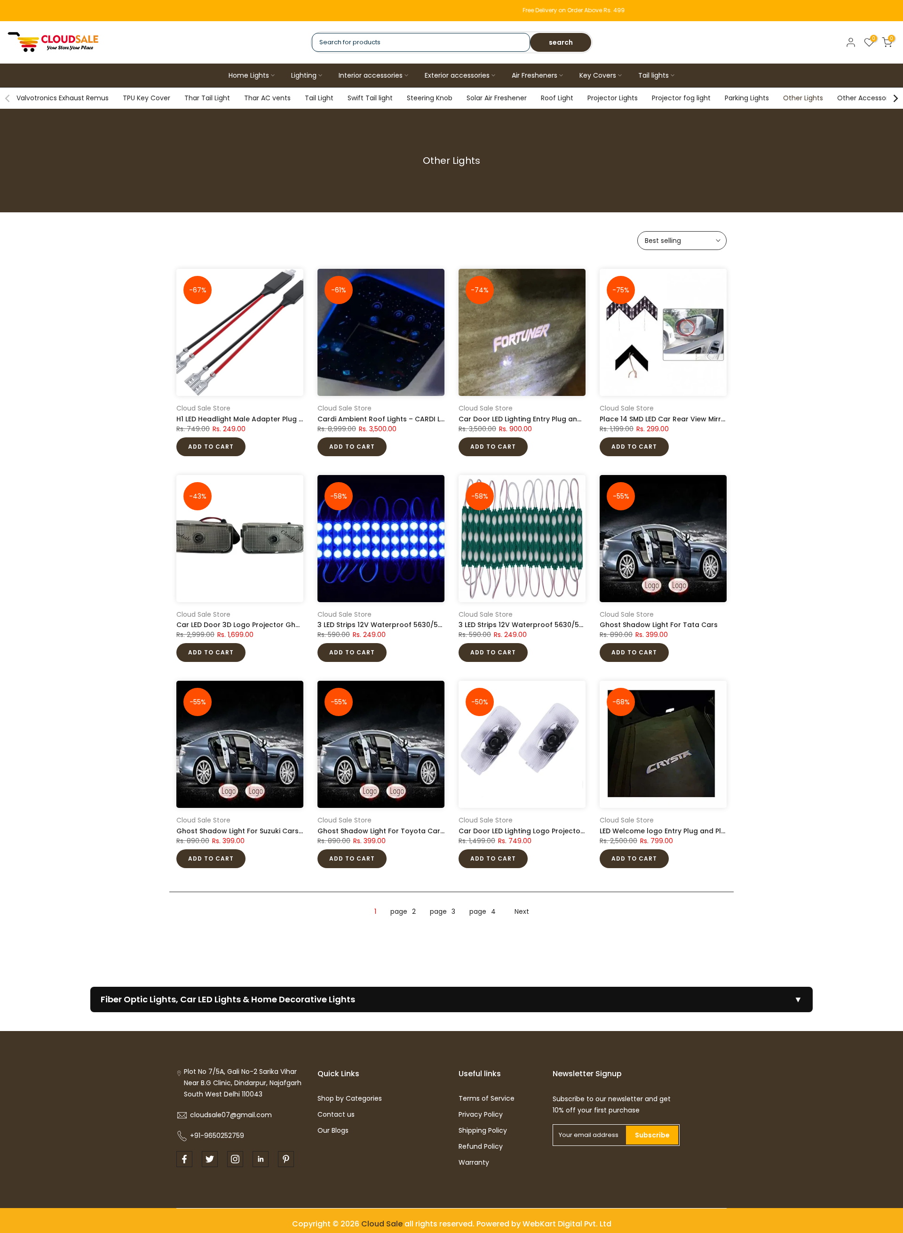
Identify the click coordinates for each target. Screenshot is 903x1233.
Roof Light (557, 98)
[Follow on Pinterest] (286, 1159)
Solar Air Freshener (497, 98)
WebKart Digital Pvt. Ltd (567, 1223)
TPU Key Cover (146, 98)
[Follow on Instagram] (235, 1159)
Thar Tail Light (207, 98)
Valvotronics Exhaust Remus (62, 98)
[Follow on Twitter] (210, 1159)
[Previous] (8, 98)
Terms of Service (487, 1098)
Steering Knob (429, 98)
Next (522, 911)
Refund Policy (481, 1146)
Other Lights (803, 98)
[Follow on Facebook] (184, 1159)
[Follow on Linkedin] (261, 1159)
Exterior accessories (457, 75)
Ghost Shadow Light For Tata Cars (659, 624)
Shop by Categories (349, 1098)
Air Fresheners (534, 75)
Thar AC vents (267, 98)
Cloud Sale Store (203, 408)
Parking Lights (747, 98)
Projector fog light (681, 98)
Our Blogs (333, 1130)
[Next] (895, 98)
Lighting (304, 75)
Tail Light (319, 98)
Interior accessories (371, 75)
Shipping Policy (483, 1130)
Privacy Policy (481, 1114)
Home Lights (249, 75)
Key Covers (597, 75)
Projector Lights (612, 98)
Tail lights (653, 75)
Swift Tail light (370, 98)
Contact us (336, 1114)
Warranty (474, 1162)
